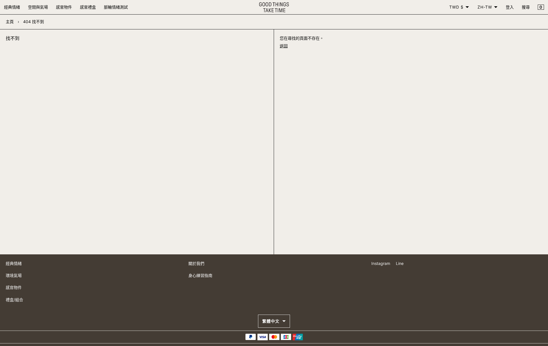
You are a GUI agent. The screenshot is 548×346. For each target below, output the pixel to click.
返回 (284, 45)
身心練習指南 (200, 275)
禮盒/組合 (14, 299)
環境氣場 (14, 275)
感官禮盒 (88, 7)
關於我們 (196, 263)
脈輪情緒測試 (116, 7)
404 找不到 (33, 21)
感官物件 (64, 7)
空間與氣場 (38, 7)
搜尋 (526, 7)
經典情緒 (12, 7)
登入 (510, 7)
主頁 (10, 21)
